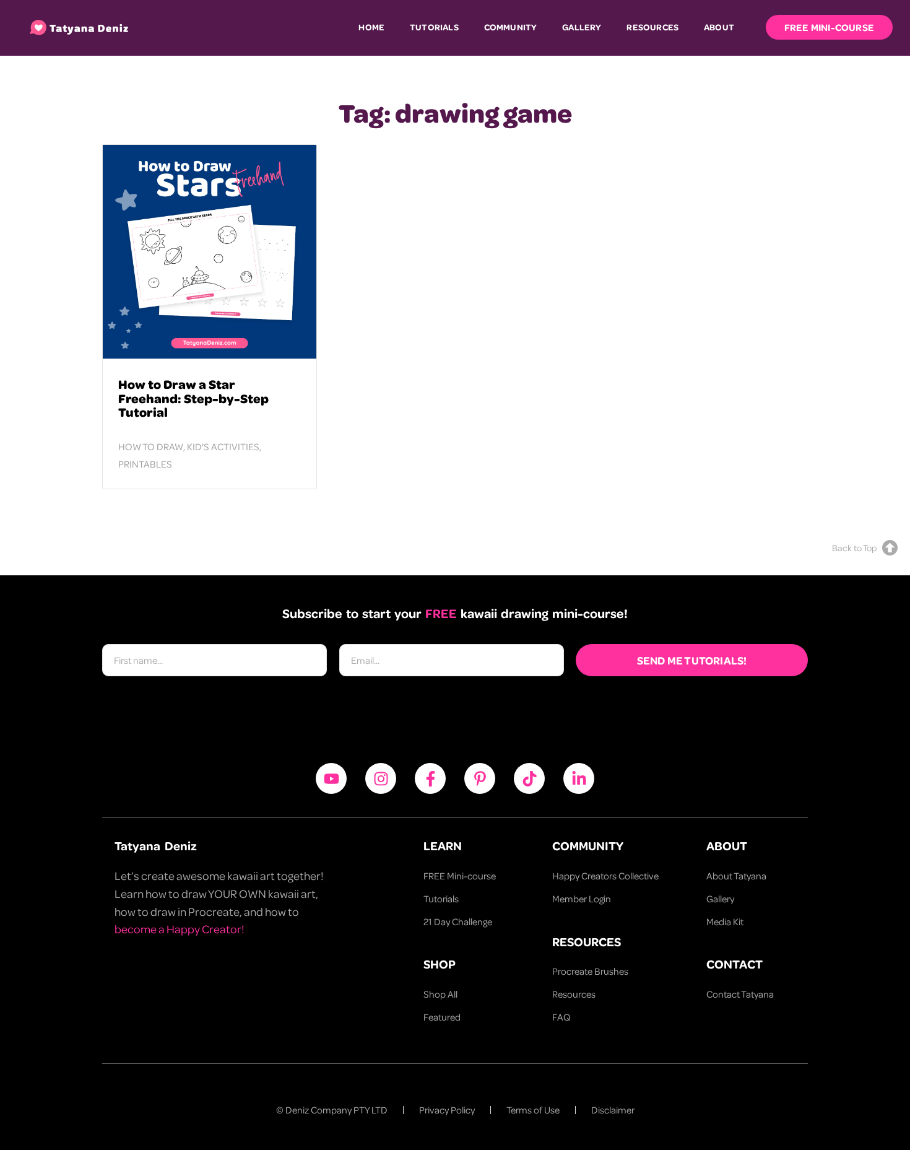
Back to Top (854, 547)
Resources (652, 27)
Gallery (581, 27)
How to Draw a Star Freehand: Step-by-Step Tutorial (193, 397)
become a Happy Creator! (180, 928)
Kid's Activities (223, 446)
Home (371, 27)
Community (510, 27)
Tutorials (434, 27)
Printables (145, 464)
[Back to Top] (890, 547)
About (719, 27)
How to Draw (150, 446)
